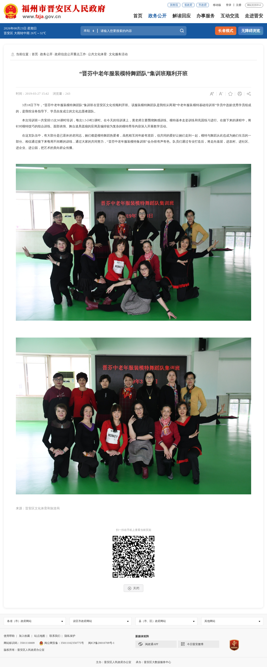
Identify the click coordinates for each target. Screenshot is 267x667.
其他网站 (209, 621)
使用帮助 (9, 635)
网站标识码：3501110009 (19, 642)
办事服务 (205, 15)
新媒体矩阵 (142, 636)
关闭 (136, 588)
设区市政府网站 (82, 621)
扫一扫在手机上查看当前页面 (133, 529)
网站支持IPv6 (254, 5)
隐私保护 (69, 635)
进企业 (20, 147)
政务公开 (157, 15)
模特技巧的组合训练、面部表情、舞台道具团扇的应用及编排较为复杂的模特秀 (77, 126)
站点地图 (39, 635)
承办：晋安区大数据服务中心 (153, 662)
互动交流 (230, 15)
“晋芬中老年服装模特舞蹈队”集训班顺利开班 (133, 73)
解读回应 (182, 15)
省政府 (188, 4)
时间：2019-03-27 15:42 (32, 93)
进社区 (243, 141)
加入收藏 (24, 635)
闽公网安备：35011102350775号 (64, 642)
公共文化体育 (97, 54)
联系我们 (54, 635)
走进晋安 (254, 15)
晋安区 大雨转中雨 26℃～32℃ (25, 33)
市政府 (203, 4)
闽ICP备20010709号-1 (101, 642)
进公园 (33, 147)
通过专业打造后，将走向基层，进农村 (209, 141)
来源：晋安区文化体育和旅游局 (38, 508)
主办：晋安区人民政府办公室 (113, 662)
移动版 (217, 4)
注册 (238, 4)
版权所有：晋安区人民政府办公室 (24, 649)
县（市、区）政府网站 (152, 621)
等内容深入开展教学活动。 (150, 126)
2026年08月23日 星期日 (20, 28)
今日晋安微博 (195, 644)
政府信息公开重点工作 (70, 54)
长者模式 (225, 31)
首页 (137, 15)
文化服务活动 (118, 54)
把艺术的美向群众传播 (56, 147)
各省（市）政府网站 (19, 621)
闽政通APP (151, 644)
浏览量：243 (61, 93)
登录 (228, 4)
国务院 (174, 4)
